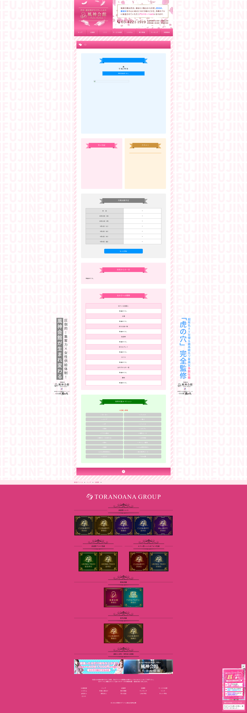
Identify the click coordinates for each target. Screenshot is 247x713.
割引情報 (142, 32)
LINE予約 (143, 693)
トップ (80, 32)
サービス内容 (117, 32)
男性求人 (104, 693)
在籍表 (105, 32)
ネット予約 (163, 693)
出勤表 (92, 32)
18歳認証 (84, 688)
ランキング (154, 32)
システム (130, 32)
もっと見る (123, 251)
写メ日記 (123, 693)
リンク (163, 691)
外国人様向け (103, 691)
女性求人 (84, 693)
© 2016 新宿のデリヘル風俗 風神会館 (123, 703)
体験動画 (167, 32)
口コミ (84, 696)
